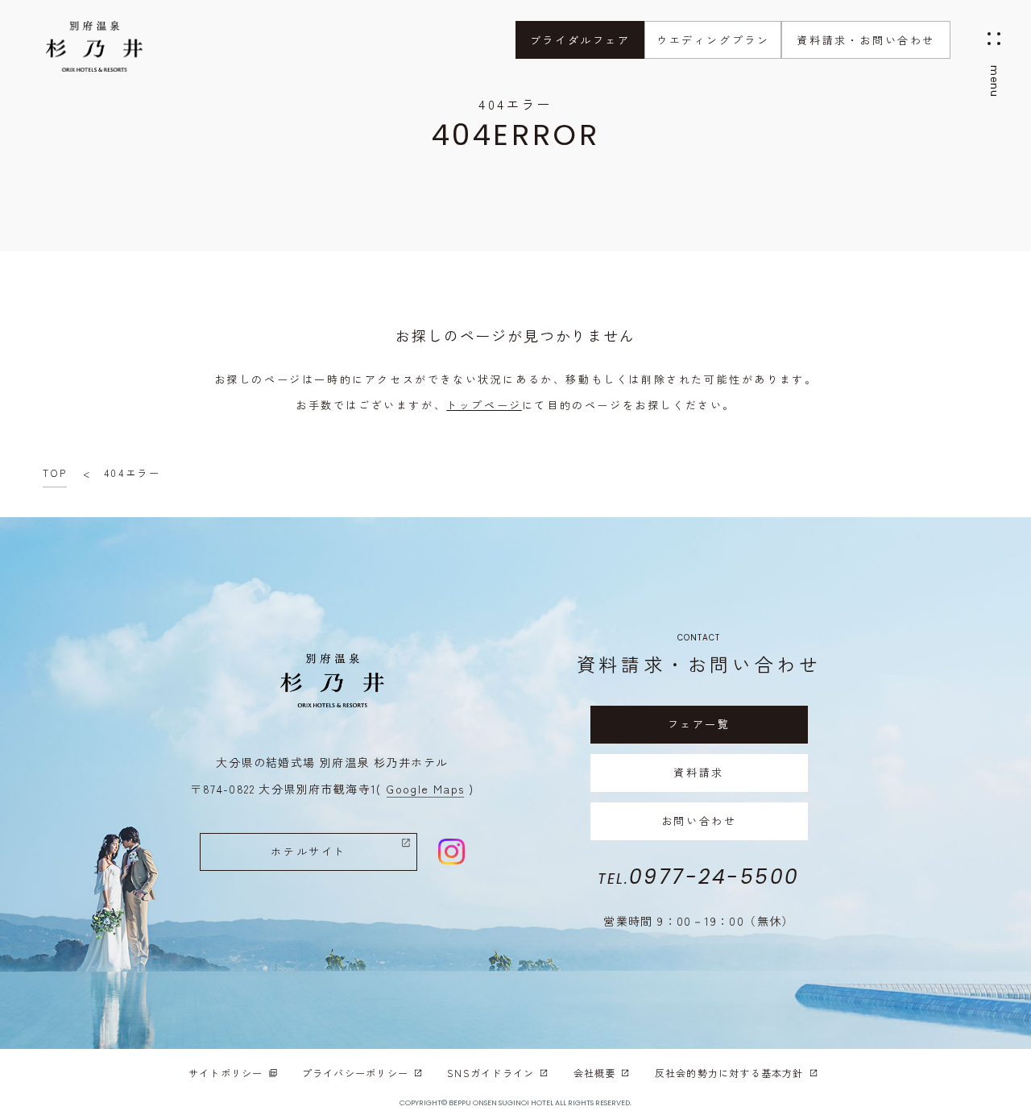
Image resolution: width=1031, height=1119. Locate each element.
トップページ (484, 404)
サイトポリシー (225, 1073)
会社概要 (594, 1073)
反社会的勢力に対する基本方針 (729, 1073)
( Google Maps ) (425, 789)
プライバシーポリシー (355, 1073)
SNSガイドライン (490, 1073)
